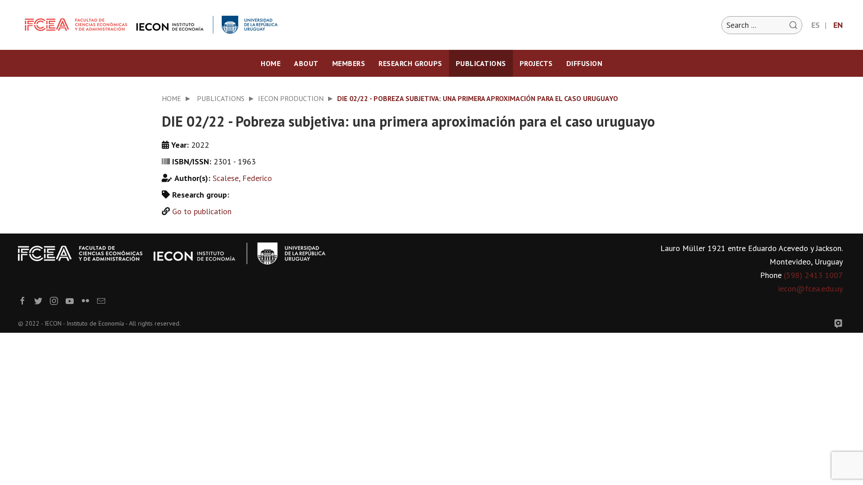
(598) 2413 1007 (813, 275)
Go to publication (201, 211)
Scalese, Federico (242, 178)
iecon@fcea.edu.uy (810, 288)
